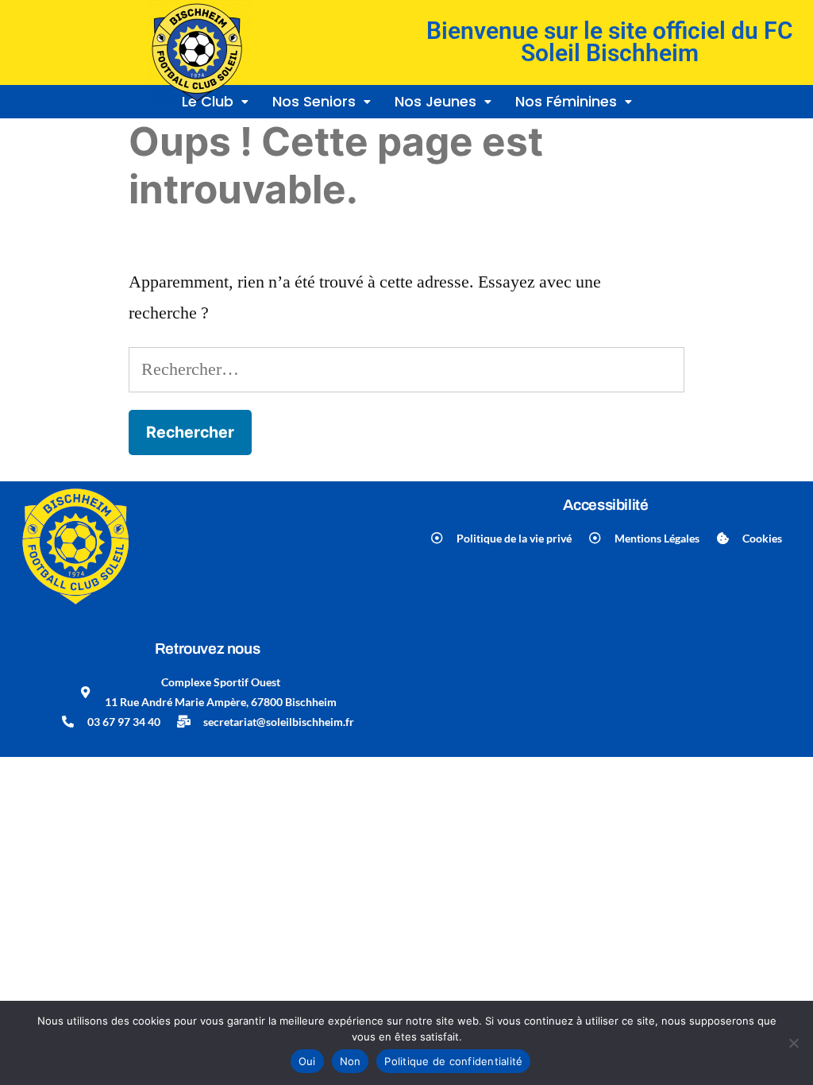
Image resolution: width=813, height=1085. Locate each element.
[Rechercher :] (406, 369)
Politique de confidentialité (453, 1061)
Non (350, 1061)
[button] (443, 101)
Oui (307, 1061)
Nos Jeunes (435, 101)
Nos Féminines (566, 101)
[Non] (793, 1043)
